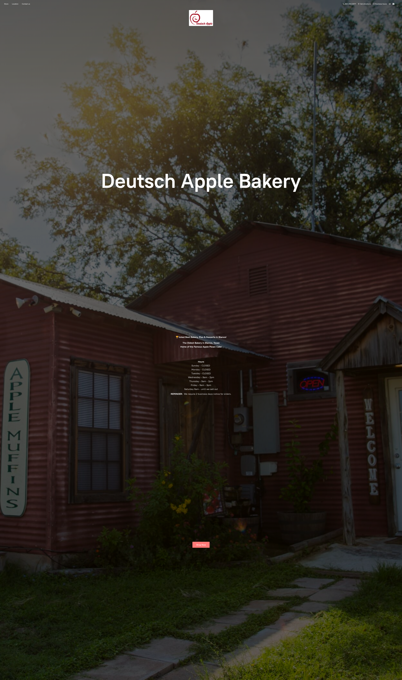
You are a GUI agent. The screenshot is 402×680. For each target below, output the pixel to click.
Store (6, 4)
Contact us (26, 4)
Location (15, 4)
